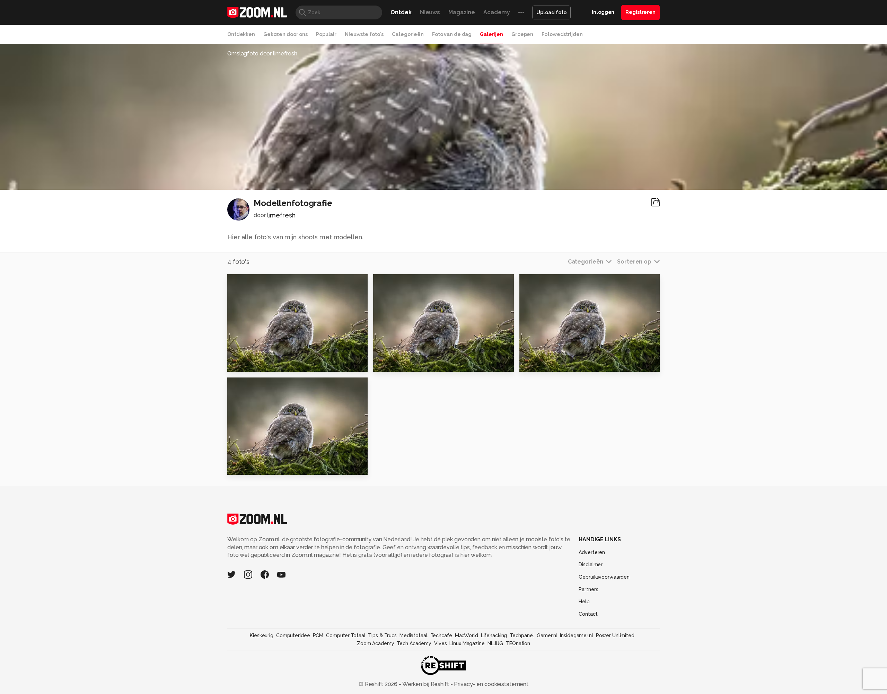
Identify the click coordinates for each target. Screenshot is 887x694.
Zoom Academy (375, 643)
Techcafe (441, 635)
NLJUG (495, 643)
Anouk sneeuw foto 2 (554, 363)
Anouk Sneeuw (252, 466)
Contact (588, 614)
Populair (326, 34)
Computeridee (293, 635)
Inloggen (603, 12)
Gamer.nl (547, 635)
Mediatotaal (413, 635)
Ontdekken (241, 34)
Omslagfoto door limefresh (262, 53)
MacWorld (466, 635)
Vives (440, 643)
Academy (496, 12)
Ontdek (400, 12)
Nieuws (430, 12)
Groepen (522, 34)
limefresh (281, 215)
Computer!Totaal (345, 635)
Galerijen (491, 34)
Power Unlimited (615, 635)
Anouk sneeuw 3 (400, 363)
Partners (588, 589)
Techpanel (522, 635)
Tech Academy (414, 643)
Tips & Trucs (382, 635)
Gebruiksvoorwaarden (604, 577)
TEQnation (518, 643)
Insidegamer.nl (576, 635)
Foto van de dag (452, 34)
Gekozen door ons (285, 34)
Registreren (640, 12)
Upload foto (551, 12)
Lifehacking (494, 635)
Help (584, 601)
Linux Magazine (466, 643)
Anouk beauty (251, 363)
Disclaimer (591, 564)
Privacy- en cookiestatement (490, 684)
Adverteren (592, 552)
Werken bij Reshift (425, 684)
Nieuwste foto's (364, 34)
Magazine (461, 12)
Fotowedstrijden (562, 34)
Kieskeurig (261, 635)
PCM (318, 635)
